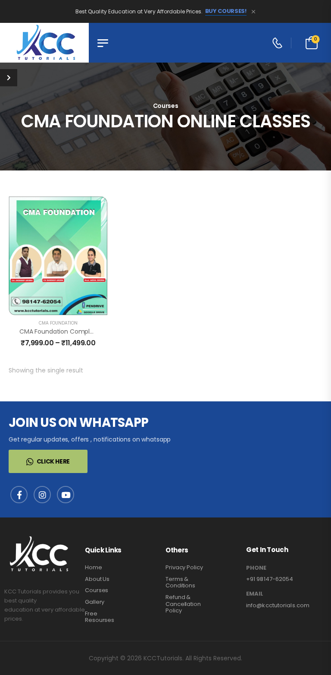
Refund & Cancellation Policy (183, 604)
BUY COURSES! (226, 11)
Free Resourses (99, 617)
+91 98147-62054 (270, 579)
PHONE (256, 568)
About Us (97, 579)
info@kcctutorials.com (277, 605)
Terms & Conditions (180, 582)
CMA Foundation (58, 323)
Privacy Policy (184, 567)
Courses (96, 590)
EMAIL (254, 593)
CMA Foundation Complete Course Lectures (84, 331)
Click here (53, 461)
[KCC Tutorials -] (44, 43)
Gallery (94, 602)
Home (93, 567)
